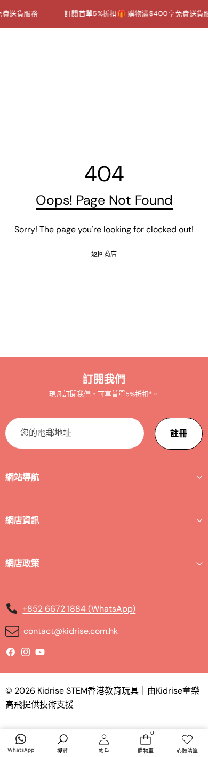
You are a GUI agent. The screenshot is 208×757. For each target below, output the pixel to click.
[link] (104, 254)
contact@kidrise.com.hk (70, 631)
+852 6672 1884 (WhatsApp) (78, 608)
